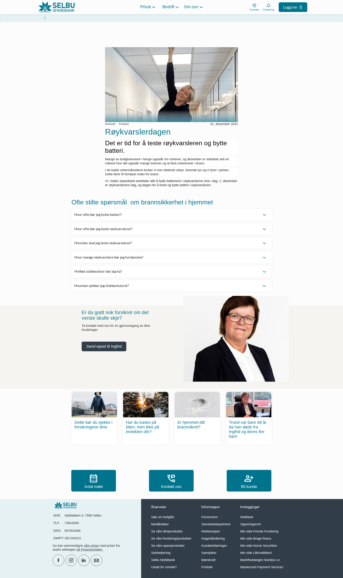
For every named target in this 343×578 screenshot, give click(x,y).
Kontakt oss (171, 480)
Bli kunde (249, 480)
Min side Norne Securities (258, 545)
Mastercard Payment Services (261, 567)
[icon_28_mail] (96, 560)
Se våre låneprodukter (167, 531)
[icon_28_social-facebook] (58, 560)
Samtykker (209, 553)
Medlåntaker (160, 524)
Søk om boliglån (162, 517)
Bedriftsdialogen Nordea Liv (260, 560)
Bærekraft (208, 560)
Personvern (209, 517)
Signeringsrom (250, 524)
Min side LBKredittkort (256, 553)
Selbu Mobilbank (163, 560)
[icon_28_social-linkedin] (84, 560)
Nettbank (246, 517)
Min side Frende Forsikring (259, 531)
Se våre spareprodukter (168, 545)
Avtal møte (93, 480)
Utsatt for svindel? (164, 567)
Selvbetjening (160, 553)
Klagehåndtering (213, 538)
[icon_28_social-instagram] (71, 560)
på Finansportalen (89, 549)
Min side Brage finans (255, 538)
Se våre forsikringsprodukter (171, 538)
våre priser (91, 545)
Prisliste (207, 567)
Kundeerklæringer (214, 545)
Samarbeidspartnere (215, 524)
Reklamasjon (210, 531)
